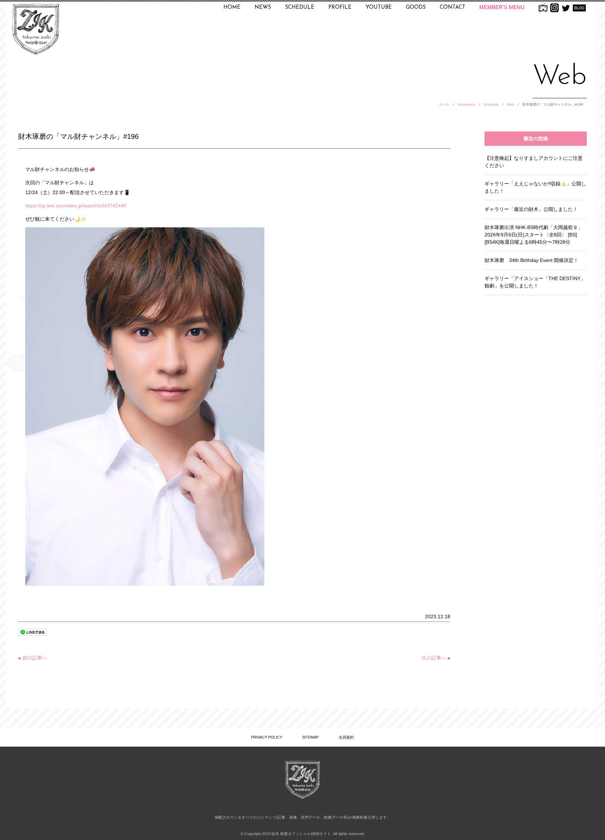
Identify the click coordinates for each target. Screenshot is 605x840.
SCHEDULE (299, 7)
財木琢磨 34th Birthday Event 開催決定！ (531, 260)
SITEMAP (310, 737)
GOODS (416, 7)
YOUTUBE (379, 7)
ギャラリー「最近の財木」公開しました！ (531, 209)
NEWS (263, 7)
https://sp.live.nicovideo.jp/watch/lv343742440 (75, 205)
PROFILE (340, 7)
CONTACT (452, 7)
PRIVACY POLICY (266, 737)
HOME (232, 7)
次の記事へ (434, 658)
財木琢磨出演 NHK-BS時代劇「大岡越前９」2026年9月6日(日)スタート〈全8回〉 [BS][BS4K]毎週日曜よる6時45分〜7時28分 (534, 235)
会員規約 (346, 737)
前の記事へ (34, 658)
